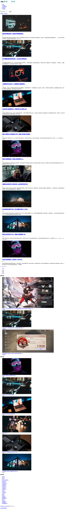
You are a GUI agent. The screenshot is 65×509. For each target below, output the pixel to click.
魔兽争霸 (4, 497)
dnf (3, 500)
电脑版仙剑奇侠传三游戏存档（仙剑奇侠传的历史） (15, 184)
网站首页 (1, 13)
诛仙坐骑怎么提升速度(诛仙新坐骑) (8, 394)
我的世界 (4, 485)
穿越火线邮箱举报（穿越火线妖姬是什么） (13, 159)
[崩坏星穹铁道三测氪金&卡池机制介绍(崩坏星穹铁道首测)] (28, 352)
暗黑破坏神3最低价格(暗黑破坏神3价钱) (9, 375)
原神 (3, 476)
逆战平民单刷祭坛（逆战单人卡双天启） (12, 259)
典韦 (3, 493)
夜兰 (3, 478)
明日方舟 (4, 482)
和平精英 (4, 489)
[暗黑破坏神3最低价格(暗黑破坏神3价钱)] (16, 374)
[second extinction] (16, 432)
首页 (3, 4)
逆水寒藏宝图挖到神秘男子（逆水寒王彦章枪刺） (14, 58)
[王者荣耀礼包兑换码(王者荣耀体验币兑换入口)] (16, 470)
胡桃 (3, 477)
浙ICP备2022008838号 (4, 506)
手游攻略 (3, 5)
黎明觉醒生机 (5, 503)
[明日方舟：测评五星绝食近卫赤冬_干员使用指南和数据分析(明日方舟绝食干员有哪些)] (28, 307)
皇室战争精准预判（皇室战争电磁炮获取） (13, 33)
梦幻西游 (4, 492)
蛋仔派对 (4, 481)
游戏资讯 (3, 7)
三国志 (4, 491)
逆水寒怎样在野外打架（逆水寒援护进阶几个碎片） (15, 209)
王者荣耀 (4, 484)
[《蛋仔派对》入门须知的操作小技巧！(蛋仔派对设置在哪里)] (16, 326)
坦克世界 (4, 486)
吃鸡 (3, 490)
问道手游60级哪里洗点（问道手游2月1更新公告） (14, 109)
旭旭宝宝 (4, 501)
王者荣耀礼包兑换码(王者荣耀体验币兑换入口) (10, 471)
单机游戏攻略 (4, 6)
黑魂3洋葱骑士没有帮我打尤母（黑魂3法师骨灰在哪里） (16, 134)
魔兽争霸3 (4, 498)
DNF (3, 499)
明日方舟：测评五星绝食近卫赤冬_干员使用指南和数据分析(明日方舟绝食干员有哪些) (16, 308)
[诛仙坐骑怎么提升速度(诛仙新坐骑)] (16, 393)
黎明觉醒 (4, 502)
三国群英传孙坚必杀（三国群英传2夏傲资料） (14, 84)
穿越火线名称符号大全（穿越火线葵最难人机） (14, 234)
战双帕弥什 (4, 483)
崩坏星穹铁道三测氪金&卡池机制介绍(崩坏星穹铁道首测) (12, 353)
